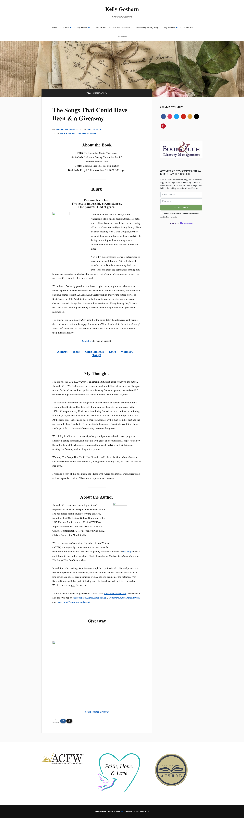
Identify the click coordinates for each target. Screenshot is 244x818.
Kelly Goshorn (122, 9)
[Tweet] (69, 721)
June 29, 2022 (94, 130)
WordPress (114, 811)
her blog (127, 551)
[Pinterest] (183, 116)
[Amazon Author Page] (196, 116)
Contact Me (122, 36)
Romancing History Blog (147, 27)
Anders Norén (141, 811)
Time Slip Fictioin (86, 133)
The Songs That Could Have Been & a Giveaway (89, 113)
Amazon (62, 351)
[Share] (63, 721)
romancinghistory (67, 130)
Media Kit (188, 27)
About (66, 27)
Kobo (112, 351)
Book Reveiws (67, 133)
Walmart (127, 351)
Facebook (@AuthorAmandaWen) (90, 597)
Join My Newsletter (121, 27)
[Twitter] (176, 116)
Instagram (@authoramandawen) (73, 601)
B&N (76, 351)
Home (54, 27)
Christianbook (94, 351)
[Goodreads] (190, 116)
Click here (87, 340)
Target (96, 355)
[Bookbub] (163, 126)
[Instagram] (169, 116)
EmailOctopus (187, 223)
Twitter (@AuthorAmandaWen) (124, 597)
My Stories (82, 27)
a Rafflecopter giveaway (97, 711)
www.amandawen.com (115, 593)
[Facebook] (163, 116)
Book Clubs (101, 27)
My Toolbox (169, 27)
